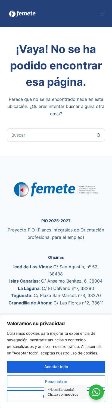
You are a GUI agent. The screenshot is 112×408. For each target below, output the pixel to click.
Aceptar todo (56, 366)
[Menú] (102, 13)
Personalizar (56, 381)
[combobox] (49, 135)
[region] (56, 361)
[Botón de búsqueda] (98, 135)
